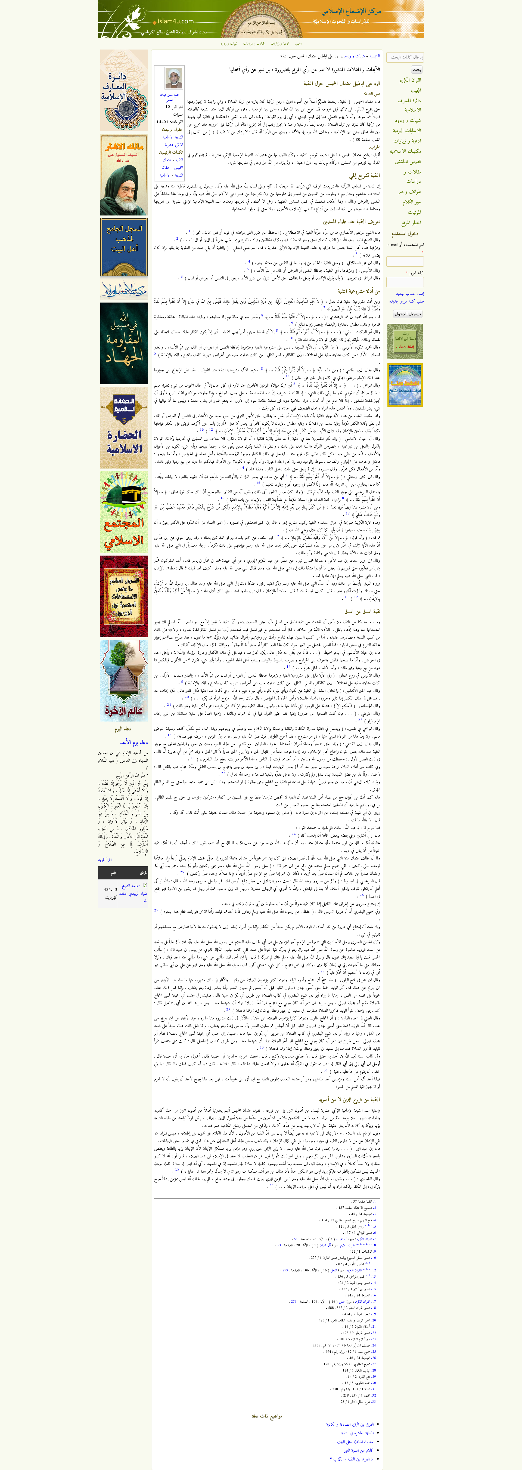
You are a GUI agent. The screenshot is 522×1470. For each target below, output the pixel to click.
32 (177, 1170)
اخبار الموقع (411, 222)
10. (373, 1258)
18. (373, 1308)
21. (373, 1327)
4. (374, 1220)
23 (223, 773)
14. (373, 1283)
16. (373, 1295)
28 (323, 971)
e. (369, 1244)
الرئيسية (374, 56)
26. (373, 1358)
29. (373, 1377)
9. (374, 1252)
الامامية (165, 175)
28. (373, 1370)
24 (293, 834)
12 (211, 429)
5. (374, 1227)
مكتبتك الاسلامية (405, 151)
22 (360, 720)
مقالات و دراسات (254, 44)
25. (373, 1352)
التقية (179, 160)
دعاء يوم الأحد (134, 743)
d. (367, 1244)
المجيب (298, 44)
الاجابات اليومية (407, 130)
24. (373, 1345)
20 (187, 697)
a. (366, 1225)
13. (373, 1277)
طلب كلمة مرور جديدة (406, 301)
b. (369, 1225)
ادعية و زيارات (280, 44)
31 (326, 1070)
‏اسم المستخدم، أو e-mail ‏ (405, 248)
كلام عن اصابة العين (358, 1450)
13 (202, 429)
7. (374, 1239)
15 (258, 483)
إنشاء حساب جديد (410, 294)
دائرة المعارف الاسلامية (409, 105)
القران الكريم (364, 1239)
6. (374, 1233)
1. (374, 1201)
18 (346, 597)
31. (373, 1389)
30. (373, 1383)
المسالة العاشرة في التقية (357, 1433)
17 (348, 513)
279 (285, 1270)
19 (288, 666)
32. (373, 1395)
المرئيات (414, 212)
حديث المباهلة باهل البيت (355, 1442)
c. (364, 1244)
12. (373, 1270)
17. (373, 1302)
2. (374, 1208)
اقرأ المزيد (104, 860)
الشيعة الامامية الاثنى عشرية (173, 141)
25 (182, 872)
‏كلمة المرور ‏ (415, 273)
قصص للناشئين (408, 162)
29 (228, 1009)
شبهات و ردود (229, 44)
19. (373, 1314)
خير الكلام (412, 202)
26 (362, 895)
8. (374, 1245)
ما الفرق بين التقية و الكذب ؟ (352, 1459)
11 (287, 376)
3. (374, 1214)
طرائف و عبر (410, 191)
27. (373, 1364)
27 (156, 910)
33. (373, 1402)
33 (271, 1185)
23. (373, 1339)
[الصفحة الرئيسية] (261, 37)
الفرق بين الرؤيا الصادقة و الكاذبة (350, 1424)
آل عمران (341, 1239)
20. (373, 1320)
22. (373, 1333)
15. (373, 1289)
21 (169, 704)
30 (261, 1047)
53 (296, 1239)
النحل (334, 1270)
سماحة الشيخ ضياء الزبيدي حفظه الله (133, 893)
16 (222, 498)
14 (242, 467)
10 (291, 338)
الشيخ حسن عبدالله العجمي (169, 97)
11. (373, 1264)
